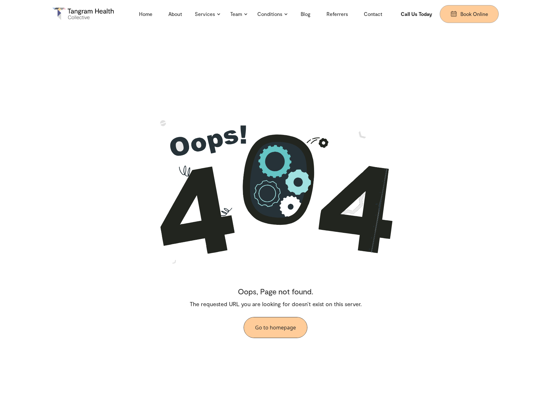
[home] (86, 14)
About (175, 14)
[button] (208, 14)
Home (145, 14)
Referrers (337, 14)
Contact (373, 14)
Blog (306, 14)
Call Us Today (416, 14)
